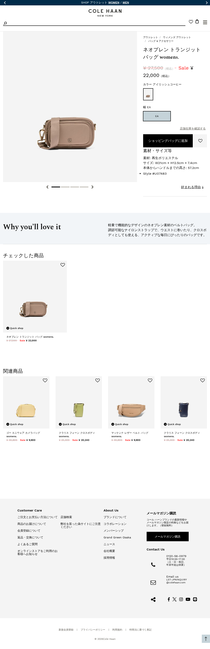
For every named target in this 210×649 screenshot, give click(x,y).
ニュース (109, 544)
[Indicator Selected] (55, 187)
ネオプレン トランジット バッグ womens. (30, 336)
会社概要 (109, 551)
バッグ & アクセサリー (160, 41)
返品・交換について (30, 537)
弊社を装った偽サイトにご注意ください (80, 525)
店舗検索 (66, 517)
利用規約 (117, 629)
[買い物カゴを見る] (197, 22)
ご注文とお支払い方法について (37, 517)
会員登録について (28, 530)
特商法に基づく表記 (140, 629)
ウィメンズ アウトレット (177, 37)
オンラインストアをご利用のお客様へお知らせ (37, 552)
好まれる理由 (191, 187)
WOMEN (113, 2)
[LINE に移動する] (195, 599)
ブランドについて (115, 517)
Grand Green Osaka (117, 537)
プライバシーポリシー (93, 629)
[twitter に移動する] (174, 599)
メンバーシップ (114, 530)
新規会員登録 (66, 629)
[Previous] (47, 187)
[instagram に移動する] (181, 599)
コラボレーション (115, 523)
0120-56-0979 (176, 556)
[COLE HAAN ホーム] (105, 13)
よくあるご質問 (27, 544)
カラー (162, 84)
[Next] (92, 187)
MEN (126, 2)
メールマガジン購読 (167, 536)
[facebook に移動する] (168, 599)
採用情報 (109, 557)
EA (157, 116)
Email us (172, 576)
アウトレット (150, 37)
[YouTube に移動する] (188, 599)
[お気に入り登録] (200, 140)
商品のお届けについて (31, 523)
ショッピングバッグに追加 (168, 141)
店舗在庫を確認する (193, 128)
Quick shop (15, 328)
